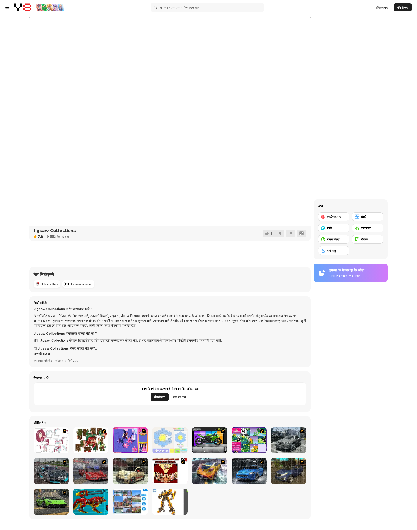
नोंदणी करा (402, 7)
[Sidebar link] (7, 7)
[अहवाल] (290, 233)
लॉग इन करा (382, 7)
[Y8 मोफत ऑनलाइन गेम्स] (23, 7)
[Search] (156, 7)
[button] (42, 354)
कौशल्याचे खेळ (45, 360)
